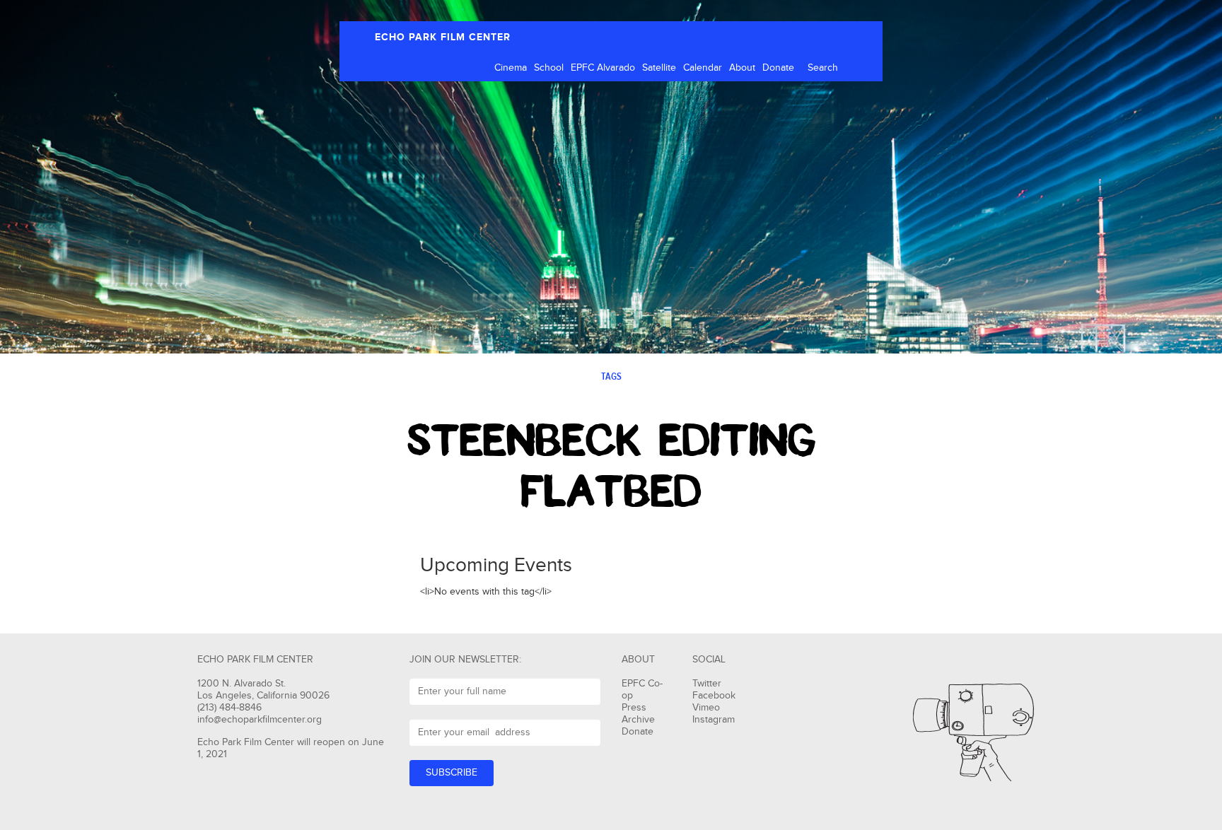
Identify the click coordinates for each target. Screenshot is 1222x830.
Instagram (713, 719)
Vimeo (706, 707)
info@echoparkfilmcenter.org (259, 719)
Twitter (706, 683)
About (742, 68)
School (549, 68)
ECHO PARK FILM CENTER (443, 37)
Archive (638, 719)
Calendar (702, 68)
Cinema (510, 68)
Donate (778, 68)
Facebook (713, 695)
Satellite (659, 68)
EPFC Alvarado (603, 68)
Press (634, 707)
